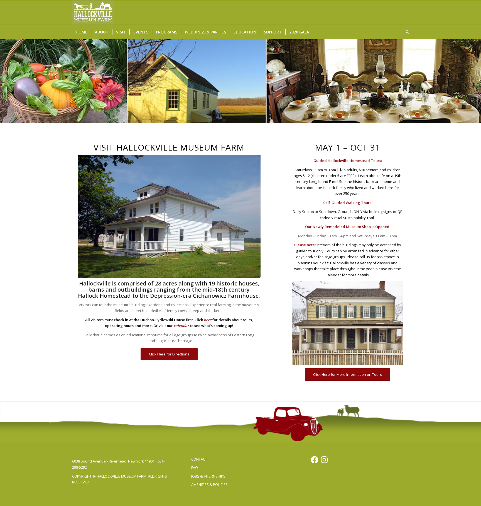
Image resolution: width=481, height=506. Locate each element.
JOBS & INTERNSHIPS (208, 476)
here (208, 319)
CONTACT (199, 459)
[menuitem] (81, 32)
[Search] (405, 32)
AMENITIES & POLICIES (209, 484)
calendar (181, 325)
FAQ (194, 467)
